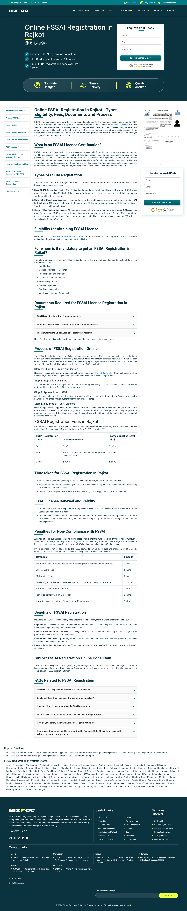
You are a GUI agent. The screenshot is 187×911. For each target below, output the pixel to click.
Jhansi (56, 774)
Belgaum (162, 765)
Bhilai (21, 768)
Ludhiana (109, 777)
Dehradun (123, 768)
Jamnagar (47, 774)
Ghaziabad (34, 771)
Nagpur (64, 780)
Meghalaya (11, 780)
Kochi (17, 777)
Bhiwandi (30, 768)
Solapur (101, 783)
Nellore (91, 780)
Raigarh (18, 783)
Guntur (81, 771)
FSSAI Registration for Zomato (20, 752)
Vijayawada (161, 786)
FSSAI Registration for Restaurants (151, 752)
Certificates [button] (142, 10)
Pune (163, 780)
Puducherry (153, 780)
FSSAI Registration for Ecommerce (22, 756)
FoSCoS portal (106, 373)
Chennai (78, 768)
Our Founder (131, 3)
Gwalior (100, 771)
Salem (76, 783)
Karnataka (157, 774)
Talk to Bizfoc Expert (162, 202)
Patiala (135, 780)
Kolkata (36, 777)
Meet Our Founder (132, 825)
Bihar (47, 768)
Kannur (138, 774)
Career (128, 817)
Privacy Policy (102, 817)
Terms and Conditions (106, 828)
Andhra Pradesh (106, 765)
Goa (43, 771)
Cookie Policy (130, 839)
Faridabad (11, 771)
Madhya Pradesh (124, 777)
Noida (99, 780)
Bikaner (55, 768)
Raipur (27, 783)
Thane (171, 783)
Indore (156, 771)
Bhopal (39, 768)
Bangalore (152, 765)
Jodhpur (78, 774)
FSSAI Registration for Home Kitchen (82, 752)
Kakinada (104, 774)
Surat (138, 783)
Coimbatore (102, 768)
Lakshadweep (86, 777)
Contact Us (172, 10)
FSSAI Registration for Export (52, 756)
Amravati (55, 765)
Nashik (82, 780)
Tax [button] (111, 10)
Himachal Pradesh (124, 771)
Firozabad (22, 771)
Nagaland (54, 780)
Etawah (173, 768)
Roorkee (56, 783)
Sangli (84, 783)
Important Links (103, 825)
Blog (127, 832)
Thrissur (31, 786)
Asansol (119, 765)
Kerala (167, 774)
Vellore (151, 786)
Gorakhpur (52, 771)
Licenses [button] (98, 10)
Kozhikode (73, 777)
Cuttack (113, 768)
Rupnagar (66, 783)
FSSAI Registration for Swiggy (49, 752)
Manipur (163, 777)
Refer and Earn (103, 836)
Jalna (9, 774)
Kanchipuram (126, 774)
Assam (128, 765)
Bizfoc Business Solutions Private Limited (81, 905)
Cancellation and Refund (107, 832)
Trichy (78, 786)
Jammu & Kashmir (31, 774)
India (149, 771)
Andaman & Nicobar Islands (84, 765)
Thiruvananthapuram (16, 786)
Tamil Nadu (148, 783)
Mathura (173, 777)
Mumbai (35, 780)
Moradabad (23, 780)
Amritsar (66, 765)
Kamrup (114, 774)
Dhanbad (141, 768)
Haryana (110, 771)
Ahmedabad (18, 765)
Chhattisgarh (89, 768)
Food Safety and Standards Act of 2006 (64, 236)
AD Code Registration (162, 825)
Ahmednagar (32, 765)
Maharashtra (139, 777)
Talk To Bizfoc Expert (140, 58)
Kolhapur (26, 777)
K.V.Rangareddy (91, 774)
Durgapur (152, 768)
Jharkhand (67, 774)
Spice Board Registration (163, 828)
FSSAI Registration (161, 839)
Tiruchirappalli (44, 786)
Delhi (132, 768)
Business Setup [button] (80, 10)
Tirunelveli (57, 786)
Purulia (9, 783)
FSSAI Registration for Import (81, 756)
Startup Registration (161, 832)
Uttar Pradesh (105, 786)
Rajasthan (37, 783)
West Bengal (39, 789)
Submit (168, 895)
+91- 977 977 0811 (41, 3)
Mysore (44, 780)
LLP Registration (160, 836)
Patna (143, 780)
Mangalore (152, 777)
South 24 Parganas (115, 783)
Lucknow (99, 777)
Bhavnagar (11, 768)
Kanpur (146, 774)
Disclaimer (129, 836)
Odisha (126, 780)
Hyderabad (139, 771)
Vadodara (131, 786)
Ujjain (94, 786)
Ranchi (47, 783)
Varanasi (142, 786)
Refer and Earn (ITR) (105, 839)
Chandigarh (66, 768)
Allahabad (44, 765)
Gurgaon (91, 771)
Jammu (17, 774)
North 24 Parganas (112, 780)
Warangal (27, 789)
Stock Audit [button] (124, 10)
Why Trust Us (149, 3)
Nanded (73, 780)
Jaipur (174, 771)
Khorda (9, 777)
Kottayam (61, 777)
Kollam (45, 777)
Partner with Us (131, 821)
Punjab (170, 780)
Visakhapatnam (13, 789)
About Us (158, 10)
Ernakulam (163, 768)
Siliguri (92, 783)
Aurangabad (139, 765)
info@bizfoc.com (20, 3)
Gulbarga (72, 771)
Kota (53, 777)
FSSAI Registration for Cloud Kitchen (117, 752)
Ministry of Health (119, 125)
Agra (8, 765)
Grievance (129, 828)
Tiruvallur (68, 786)
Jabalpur (165, 771)
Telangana (161, 783)
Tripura (86, 786)
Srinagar (130, 783)
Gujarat (62, 771)
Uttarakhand (119, 786)
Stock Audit (158, 821)
